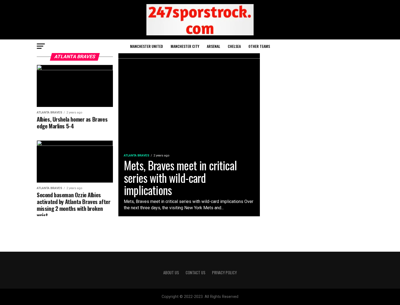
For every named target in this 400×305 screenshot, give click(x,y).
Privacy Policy (224, 272)
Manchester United (146, 46)
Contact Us (195, 272)
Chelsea (234, 46)
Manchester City (185, 46)
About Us (171, 272)
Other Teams (259, 46)
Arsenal (213, 46)
